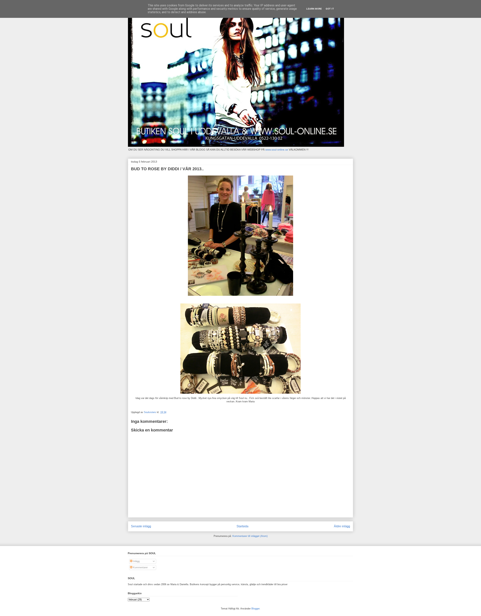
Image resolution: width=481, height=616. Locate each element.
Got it (330, 8)
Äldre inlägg (342, 526)
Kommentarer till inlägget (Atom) (250, 536)
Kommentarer (140, 567)
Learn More (314, 8)
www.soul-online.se (276, 149)
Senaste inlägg (141, 526)
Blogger (255, 608)
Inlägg (136, 561)
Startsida (242, 526)
